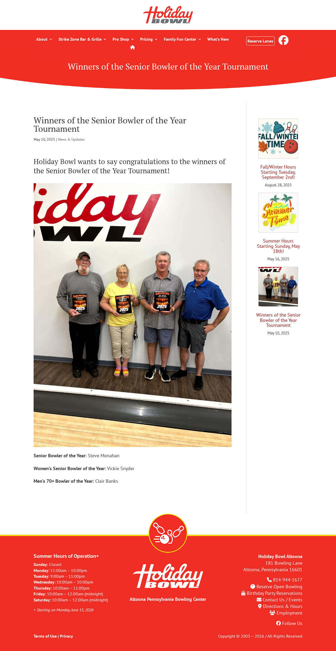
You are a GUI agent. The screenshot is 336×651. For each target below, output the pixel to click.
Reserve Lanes (260, 41)
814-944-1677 (287, 580)
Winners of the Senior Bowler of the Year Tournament (278, 320)
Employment (289, 613)
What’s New (218, 39)
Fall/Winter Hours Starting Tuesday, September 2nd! (278, 172)
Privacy (66, 636)
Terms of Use (45, 636)
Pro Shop (121, 39)
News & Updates (71, 139)
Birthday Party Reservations (274, 593)
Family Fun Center (180, 39)
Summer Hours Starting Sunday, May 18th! (278, 246)
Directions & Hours (282, 606)
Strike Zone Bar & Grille (80, 39)
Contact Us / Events (282, 600)
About (42, 39)
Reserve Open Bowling (279, 587)
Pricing (146, 39)
